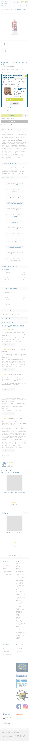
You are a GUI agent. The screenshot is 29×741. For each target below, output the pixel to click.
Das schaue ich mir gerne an (14, 99)
